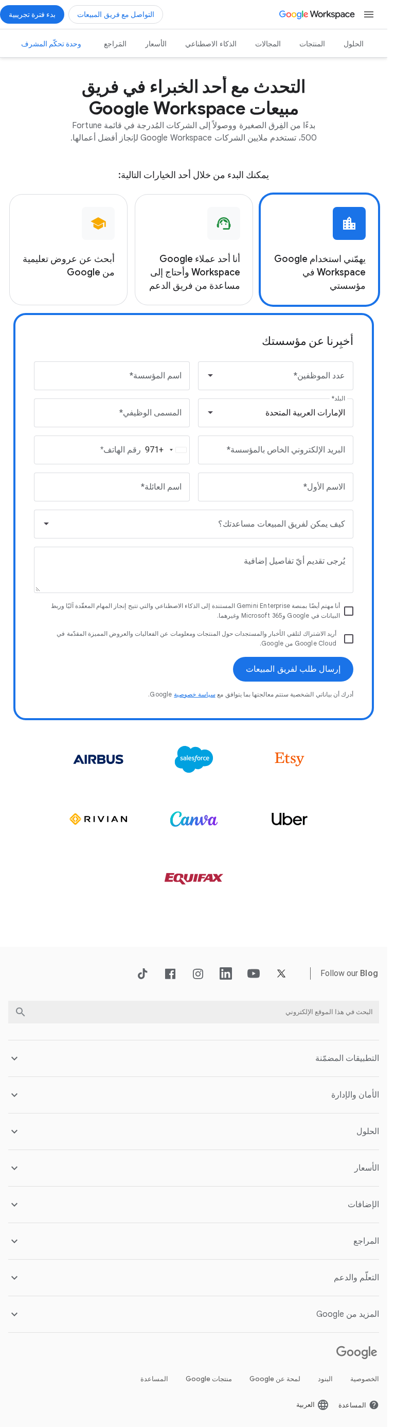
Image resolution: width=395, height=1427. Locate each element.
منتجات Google (209, 1378)
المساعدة (154, 1378)
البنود (325, 1378)
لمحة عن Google (274, 1378)
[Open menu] (368, 14)
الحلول (354, 43)
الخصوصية (364, 1378)
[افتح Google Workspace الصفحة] (317, 14)
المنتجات (312, 43)
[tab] (319, 250)
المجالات (268, 43)
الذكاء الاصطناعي (211, 43)
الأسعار (156, 43)
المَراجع (115, 43)
